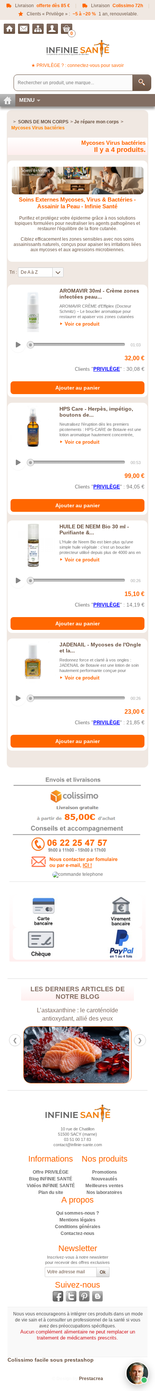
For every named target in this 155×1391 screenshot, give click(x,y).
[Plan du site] (38, 28)
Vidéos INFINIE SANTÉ (51, 1185)
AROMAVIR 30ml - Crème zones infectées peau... (99, 294)
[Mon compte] (52, 28)
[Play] (18, 344)
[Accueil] (9, 28)
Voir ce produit (82, 324)
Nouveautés (104, 1179)
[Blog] (97, 1296)
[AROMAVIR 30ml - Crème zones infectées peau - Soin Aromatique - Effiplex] (33, 310)
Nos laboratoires (104, 1192)
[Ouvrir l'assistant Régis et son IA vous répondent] (137, 1373)
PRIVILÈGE (106, 369)
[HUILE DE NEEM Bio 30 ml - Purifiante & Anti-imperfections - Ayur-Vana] (33, 545)
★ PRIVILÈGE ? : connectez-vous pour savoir (77, 65)
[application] (77, 345)
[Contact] (23, 28)
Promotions (104, 1172)
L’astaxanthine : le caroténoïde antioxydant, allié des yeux (77, 1014)
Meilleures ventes (104, 1185)
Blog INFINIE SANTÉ (50, 1179)
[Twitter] (71, 1296)
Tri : (13, 272)
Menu (27, 100)
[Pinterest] (84, 1296)
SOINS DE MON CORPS (43, 121)
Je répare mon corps (96, 121)
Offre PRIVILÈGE (50, 1172)
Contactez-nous (77, 1233)
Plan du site (50, 1192)
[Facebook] (58, 1296)
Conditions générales (77, 1226)
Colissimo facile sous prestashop (51, 1360)
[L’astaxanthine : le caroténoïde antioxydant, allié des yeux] (77, 1055)
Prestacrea (91, 1378)
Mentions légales (77, 1220)
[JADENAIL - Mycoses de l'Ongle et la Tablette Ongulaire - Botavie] (33, 664)
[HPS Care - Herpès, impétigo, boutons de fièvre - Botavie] (33, 428)
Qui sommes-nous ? (77, 1213)
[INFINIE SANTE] (77, 48)
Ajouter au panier (77, 388)
